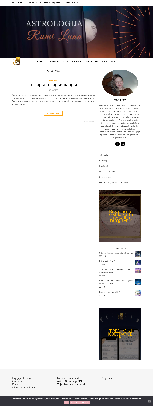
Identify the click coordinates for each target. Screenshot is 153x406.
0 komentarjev (89, 121)
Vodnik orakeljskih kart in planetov (113, 182)
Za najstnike (109, 61)
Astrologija (103, 155)
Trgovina (54, 61)
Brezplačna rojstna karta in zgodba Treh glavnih (120, 215)
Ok (66, 402)
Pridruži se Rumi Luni (24, 387)
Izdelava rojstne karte (68, 378)
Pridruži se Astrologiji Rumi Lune (27, 3)
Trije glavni (92, 61)
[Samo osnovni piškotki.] (149, 401)
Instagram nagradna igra (53, 84)
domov (41, 61)
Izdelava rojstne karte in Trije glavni (61, 3)
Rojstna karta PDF (72, 61)
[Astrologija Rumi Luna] (16, 61)
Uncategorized (105, 177)
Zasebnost (17, 381)
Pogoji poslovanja (21, 378)
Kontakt (16, 384)
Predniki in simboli (107, 171)
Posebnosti (53, 80)
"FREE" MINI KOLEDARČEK (120, 334)
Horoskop (103, 160)
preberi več (53, 113)
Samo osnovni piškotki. (80, 402)
